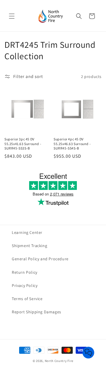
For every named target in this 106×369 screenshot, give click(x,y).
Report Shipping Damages (36, 311)
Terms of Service (27, 298)
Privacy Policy (24, 285)
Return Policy (24, 272)
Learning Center (27, 232)
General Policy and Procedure (40, 258)
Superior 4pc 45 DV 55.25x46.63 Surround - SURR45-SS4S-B (72, 143)
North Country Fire (59, 361)
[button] (11, 16)
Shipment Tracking (29, 245)
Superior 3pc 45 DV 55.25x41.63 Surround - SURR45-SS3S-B (22, 143)
